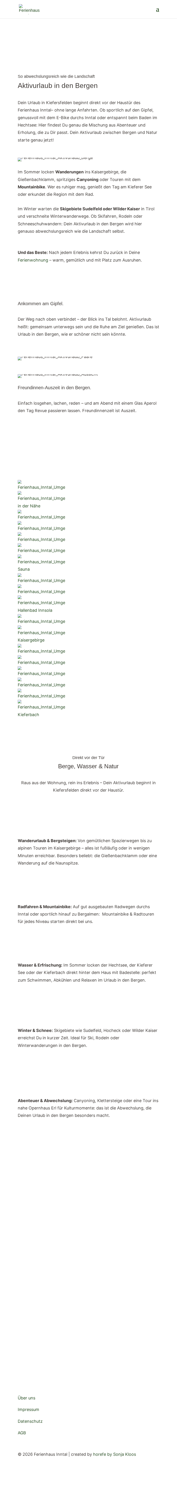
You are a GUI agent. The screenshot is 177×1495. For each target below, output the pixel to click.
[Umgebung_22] (41, 662)
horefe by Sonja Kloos (114, 1454)
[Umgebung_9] (41, 640)
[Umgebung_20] (41, 591)
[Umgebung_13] (41, 550)
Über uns (26, 1398)
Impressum (28, 1409)
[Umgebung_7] (41, 610)
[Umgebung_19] (41, 684)
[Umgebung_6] (41, 714)
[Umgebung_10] (41, 673)
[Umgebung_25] (41, 517)
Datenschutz (30, 1421)
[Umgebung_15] (41, 621)
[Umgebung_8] (41, 569)
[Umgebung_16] (41, 580)
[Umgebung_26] (41, 505)
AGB (22, 1432)
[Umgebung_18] (41, 651)
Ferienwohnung (33, 260)
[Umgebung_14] (41, 487)
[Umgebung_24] (41, 528)
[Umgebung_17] (41, 539)
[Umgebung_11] (41, 695)
